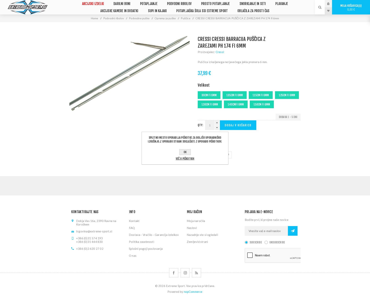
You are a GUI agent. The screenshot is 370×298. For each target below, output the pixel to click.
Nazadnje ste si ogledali (202, 234)
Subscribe (256, 242)
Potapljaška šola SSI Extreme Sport (202, 11)
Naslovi (192, 228)
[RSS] (196, 272)
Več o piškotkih (185, 158)
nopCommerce (193, 291)
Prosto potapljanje (215, 4)
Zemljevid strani (197, 241)
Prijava (331, 4)
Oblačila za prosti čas (253, 11)
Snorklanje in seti (253, 4)
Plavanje (281, 4)
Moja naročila (196, 221)
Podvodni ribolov (179, 4)
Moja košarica (350, 7)
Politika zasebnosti (141, 241)
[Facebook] (173, 272)
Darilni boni (122, 4)
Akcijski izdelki (93, 4)
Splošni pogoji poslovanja (146, 248)
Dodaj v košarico (238, 125)
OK (185, 152)
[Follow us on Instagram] (185, 272)
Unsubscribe (277, 242)
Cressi (220, 52)
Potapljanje (148, 4)
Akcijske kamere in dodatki (119, 11)
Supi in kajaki (157, 11)
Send (293, 231)
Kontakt (134, 221)
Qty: (200, 125)
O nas (132, 255)
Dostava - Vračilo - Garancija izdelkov (154, 234)
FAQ (132, 228)
